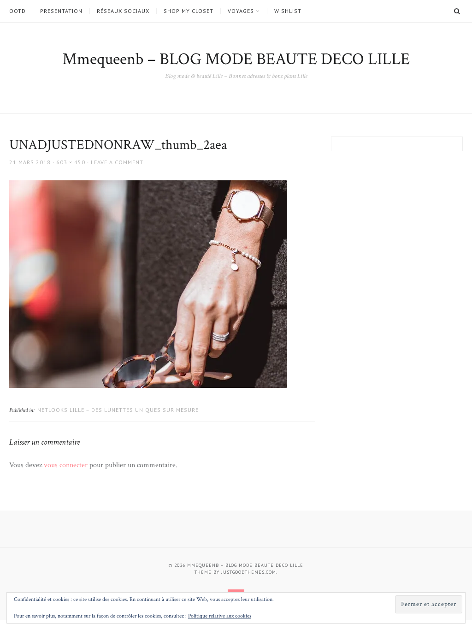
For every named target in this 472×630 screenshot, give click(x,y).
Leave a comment (117, 162)
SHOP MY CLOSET (188, 11)
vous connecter (66, 465)
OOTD (17, 11)
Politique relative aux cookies (219, 615)
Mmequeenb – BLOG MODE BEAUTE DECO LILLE (236, 59)
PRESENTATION (61, 11)
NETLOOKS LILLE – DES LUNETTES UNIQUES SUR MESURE (118, 409)
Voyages (241, 11)
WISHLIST (287, 11)
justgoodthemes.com (248, 572)
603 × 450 (70, 162)
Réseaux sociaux (123, 11)
